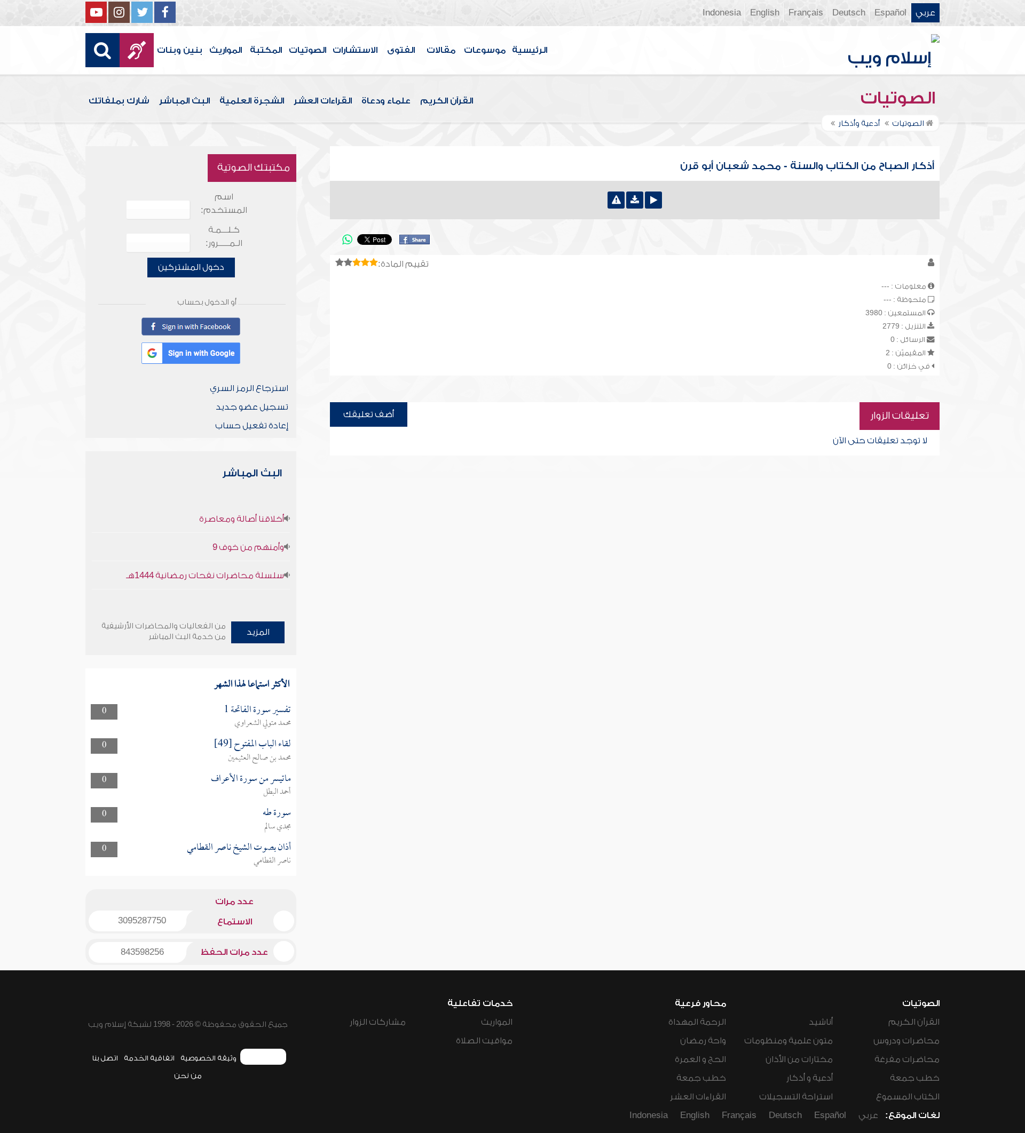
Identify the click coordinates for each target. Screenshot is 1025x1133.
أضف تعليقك (368, 414)
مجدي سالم (277, 826)
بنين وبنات (179, 50)
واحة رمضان (703, 1041)
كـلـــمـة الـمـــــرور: (224, 236)
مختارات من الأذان (799, 1059)
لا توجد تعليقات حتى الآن (880, 440)
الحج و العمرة (700, 1059)
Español (890, 13)
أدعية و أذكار (809, 1078)
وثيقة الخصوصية (208, 1058)
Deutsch (848, 13)
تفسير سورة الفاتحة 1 (257, 710)
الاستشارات (355, 50)
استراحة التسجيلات (796, 1097)
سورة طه (277, 813)
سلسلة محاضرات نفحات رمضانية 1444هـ (205, 575)
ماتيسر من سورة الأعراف (251, 779)
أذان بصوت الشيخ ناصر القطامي (239, 847)
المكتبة (266, 50)
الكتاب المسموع (908, 1097)
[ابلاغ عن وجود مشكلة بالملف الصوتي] (616, 200)
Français (806, 13)
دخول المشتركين (191, 267)
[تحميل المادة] (634, 200)
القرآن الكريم (446, 101)
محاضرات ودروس (906, 1041)
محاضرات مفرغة (907, 1059)
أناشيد (821, 1022)
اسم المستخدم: (224, 203)
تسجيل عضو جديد (252, 407)
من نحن (188, 1076)
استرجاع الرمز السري (249, 388)
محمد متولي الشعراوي (262, 723)
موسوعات (485, 50)
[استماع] (653, 200)
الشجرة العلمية (251, 101)
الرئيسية (529, 50)
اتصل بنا (105, 1058)
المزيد (258, 632)
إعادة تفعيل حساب (251, 425)
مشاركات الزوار (378, 1022)
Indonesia (722, 13)
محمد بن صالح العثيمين (259, 758)
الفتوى (401, 50)
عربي (925, 13)
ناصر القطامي (272, 860)
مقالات (441, 50)
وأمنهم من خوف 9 (248, 547)
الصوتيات (307, 50)
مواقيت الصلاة (484, 1041)
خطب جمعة (915, 1078)
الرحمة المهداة (697, 1022)
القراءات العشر (323, 101)
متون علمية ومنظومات (788, 1041)
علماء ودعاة (386, 101)
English (764, 13)
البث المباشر (184, 101)
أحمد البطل (277, 792)
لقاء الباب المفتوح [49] (252, 744)
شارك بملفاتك (119, 101)
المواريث (225, 50)
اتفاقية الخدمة (149, 1058)
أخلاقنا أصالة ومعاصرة (241, 519)
